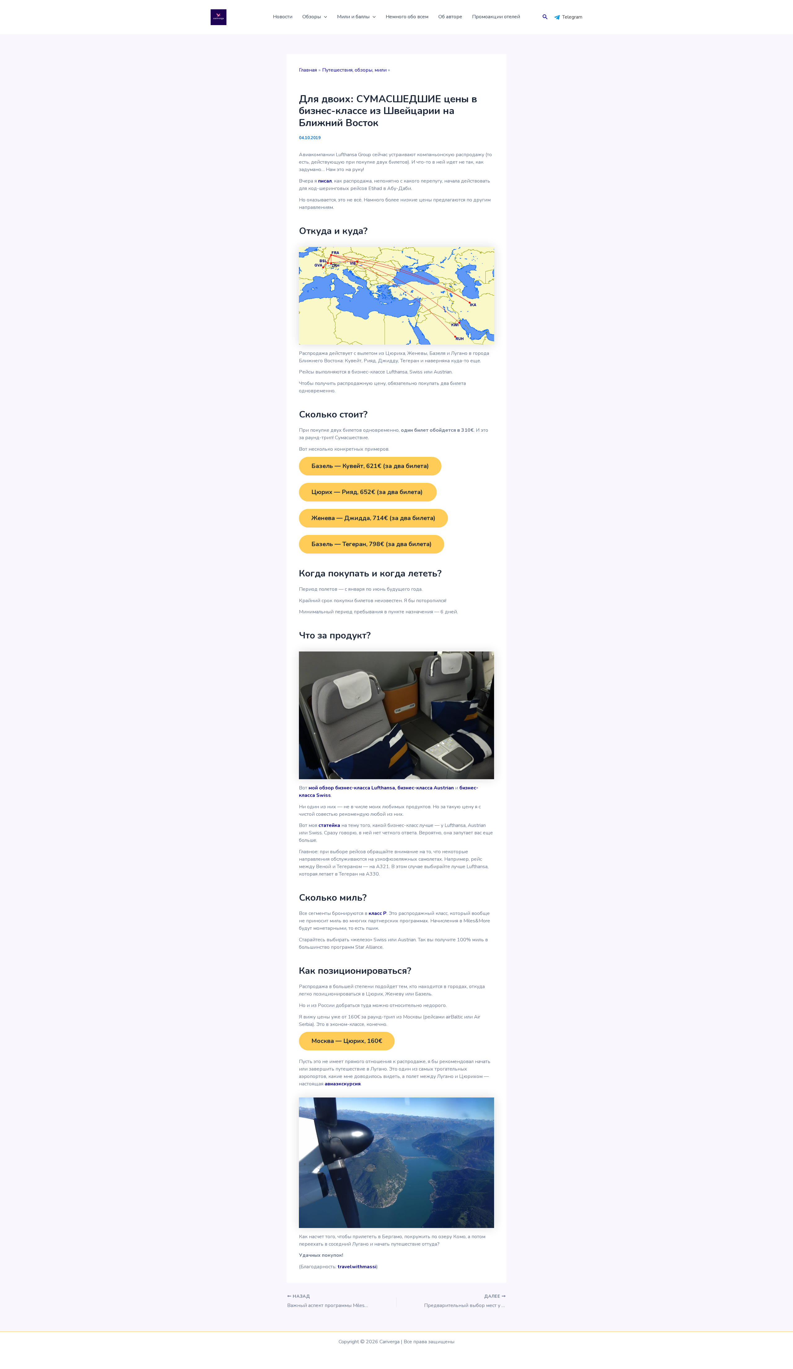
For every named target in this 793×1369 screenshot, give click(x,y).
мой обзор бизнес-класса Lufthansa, (352, 787)
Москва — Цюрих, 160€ (346, 1041)
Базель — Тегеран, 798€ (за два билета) (371, 544)
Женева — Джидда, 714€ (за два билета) (373, 518)
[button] (324, 17)
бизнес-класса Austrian (425, 787)
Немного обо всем (407, 16)
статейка (329, 825)
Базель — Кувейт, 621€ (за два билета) (370, 466)
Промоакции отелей (496, 16)
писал (325, 181)
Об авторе (450, 16)
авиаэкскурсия (343, 1083)
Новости (282, 16)
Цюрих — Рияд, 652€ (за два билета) (367, 492)
